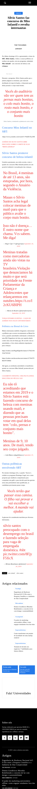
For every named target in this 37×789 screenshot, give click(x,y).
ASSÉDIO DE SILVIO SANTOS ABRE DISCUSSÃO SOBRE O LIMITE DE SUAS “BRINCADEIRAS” (16, 144)
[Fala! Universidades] (12, 45)
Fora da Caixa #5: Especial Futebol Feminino (25, 671)
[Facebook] (4, 737)
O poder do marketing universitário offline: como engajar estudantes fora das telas (24, 622)
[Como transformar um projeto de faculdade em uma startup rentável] (7, 634)
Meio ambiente (19, 603)
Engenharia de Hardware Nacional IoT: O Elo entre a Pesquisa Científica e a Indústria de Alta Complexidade (17, 762)
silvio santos (20, 573)
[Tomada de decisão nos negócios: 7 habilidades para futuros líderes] (7, 647)
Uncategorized (19, 616)
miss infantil (11, 573)
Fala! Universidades (20, 45)
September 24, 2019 (18, 313)
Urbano (18, 13)
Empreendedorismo (20, 630)
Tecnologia (18, 588)
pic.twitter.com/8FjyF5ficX (17, 556)
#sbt (22, 550)
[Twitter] (21, 737)
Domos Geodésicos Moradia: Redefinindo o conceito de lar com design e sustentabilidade (23, 609)
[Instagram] (10, 737)
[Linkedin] (15, 737)
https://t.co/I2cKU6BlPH (17, 303)
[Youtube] (26, 737)
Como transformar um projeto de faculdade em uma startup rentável (23, 636)
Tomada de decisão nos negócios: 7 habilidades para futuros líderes (23, 649)
